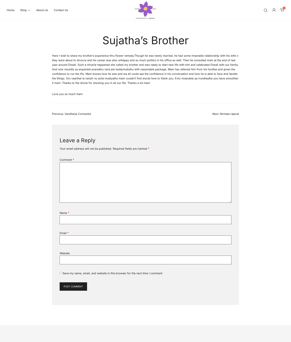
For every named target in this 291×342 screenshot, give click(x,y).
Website (65, 253)
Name (64, 213)
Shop (23, 10)
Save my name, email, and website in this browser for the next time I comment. (113, 273)
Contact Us (61, 10)
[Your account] (274, 10)
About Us (42, 10)
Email (64, 233)
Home (10, 10)
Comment (67, 159)
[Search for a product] (266, 10)
